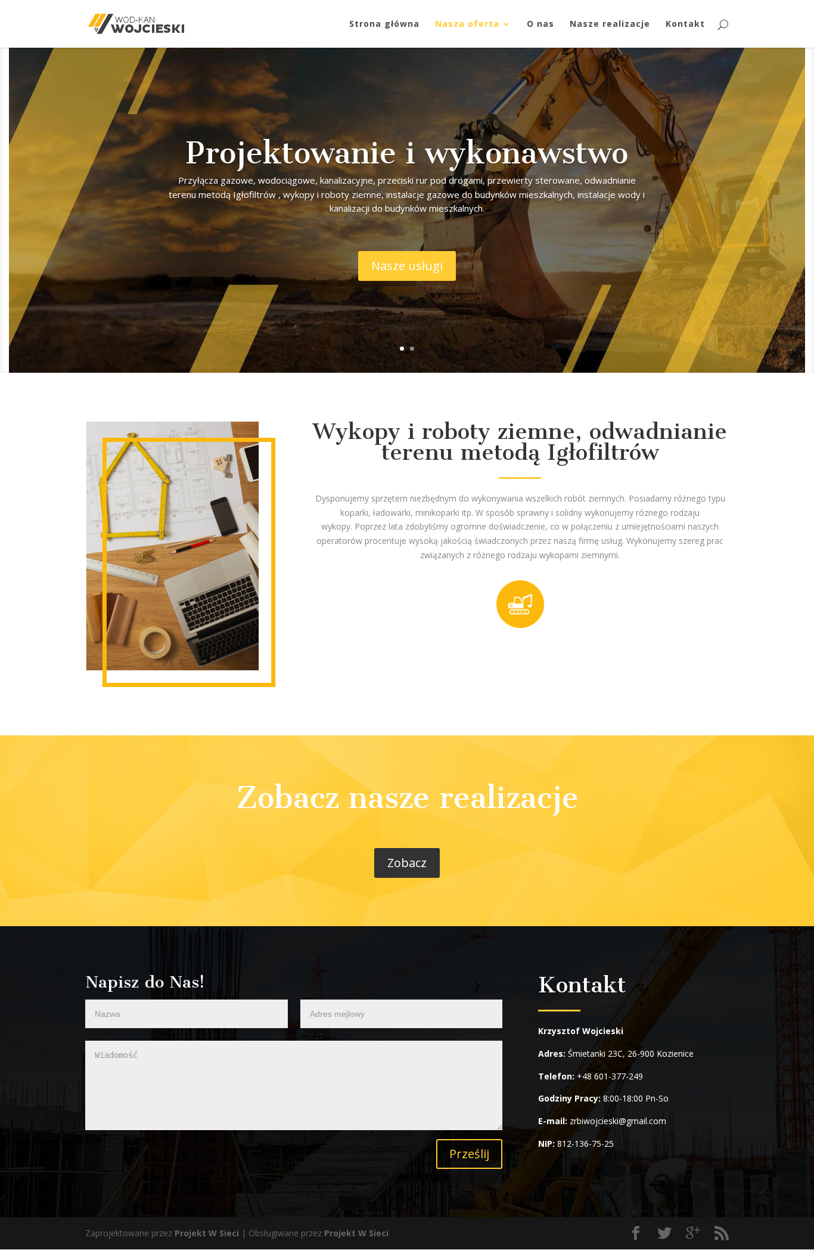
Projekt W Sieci (207, 1233)
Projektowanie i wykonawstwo (407, 153)
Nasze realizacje (610, 24)
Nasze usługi (407, 266)
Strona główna (384, 24)
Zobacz (407, 863)
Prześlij (469, 1154)
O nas (540, 24)
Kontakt (685, 24)
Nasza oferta (467, 24)
